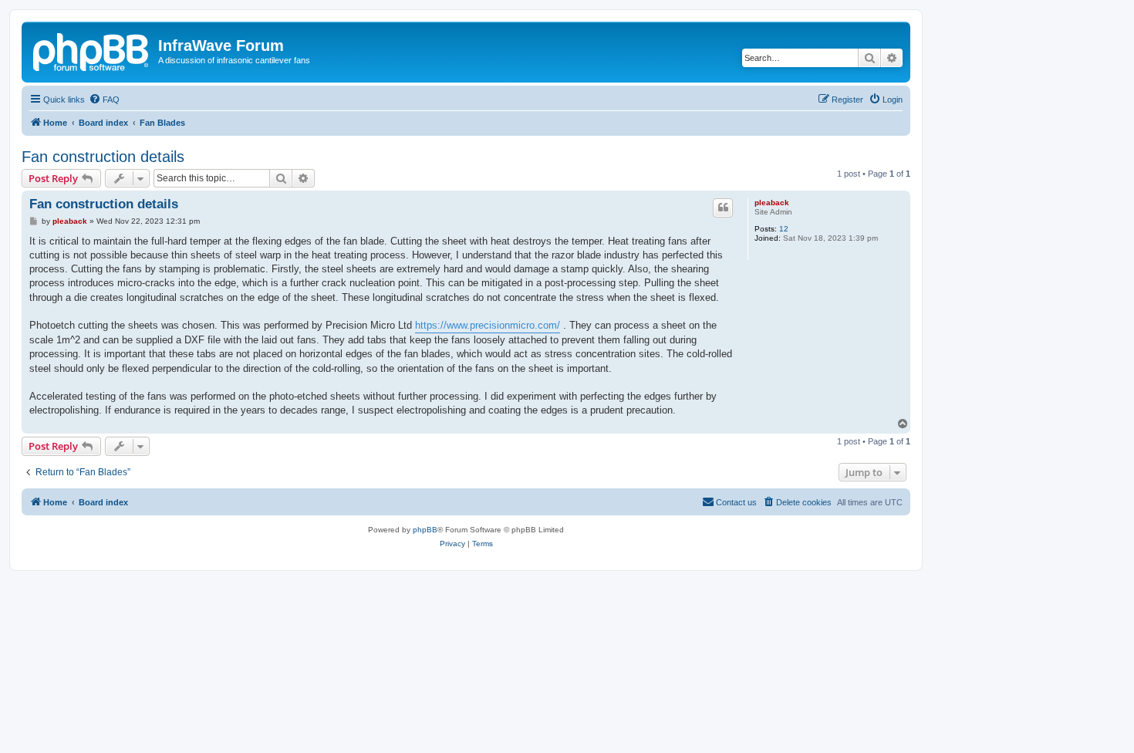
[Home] (91, 50)
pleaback (771, 202)
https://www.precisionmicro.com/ (487, 325)
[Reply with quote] (723, 207)
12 (783, 229)
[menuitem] (104, 99)
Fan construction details (103, 156)
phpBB (425, 529)
